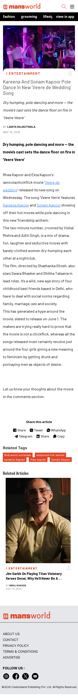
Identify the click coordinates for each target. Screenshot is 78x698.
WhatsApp (58, 430)
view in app (65, 16)
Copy (61, 436)
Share (21, 430)
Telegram (25, 436)
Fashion (9, 16)
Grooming (29, 16)
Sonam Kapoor (49, 205)
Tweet (38, 430)
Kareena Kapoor (16, 205)
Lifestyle (49, 16)
